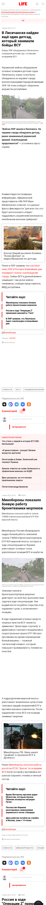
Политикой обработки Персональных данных (17, 12)
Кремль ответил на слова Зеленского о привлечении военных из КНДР (21, 470)
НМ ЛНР (13, 338)
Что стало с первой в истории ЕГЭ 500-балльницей (20, 442)
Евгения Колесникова (12, 839)
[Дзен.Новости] (4, 404)
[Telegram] (16, 404)
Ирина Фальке (9, 342)
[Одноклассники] (28, 404)
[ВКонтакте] (22, 404)
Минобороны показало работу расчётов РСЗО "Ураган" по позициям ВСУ (22, 768)
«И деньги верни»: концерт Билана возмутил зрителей (19, 451)
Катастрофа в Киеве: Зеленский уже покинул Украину (19, 460)
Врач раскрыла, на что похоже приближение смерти (17, 479)
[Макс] (10, 404)
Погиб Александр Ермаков (15, 486)
